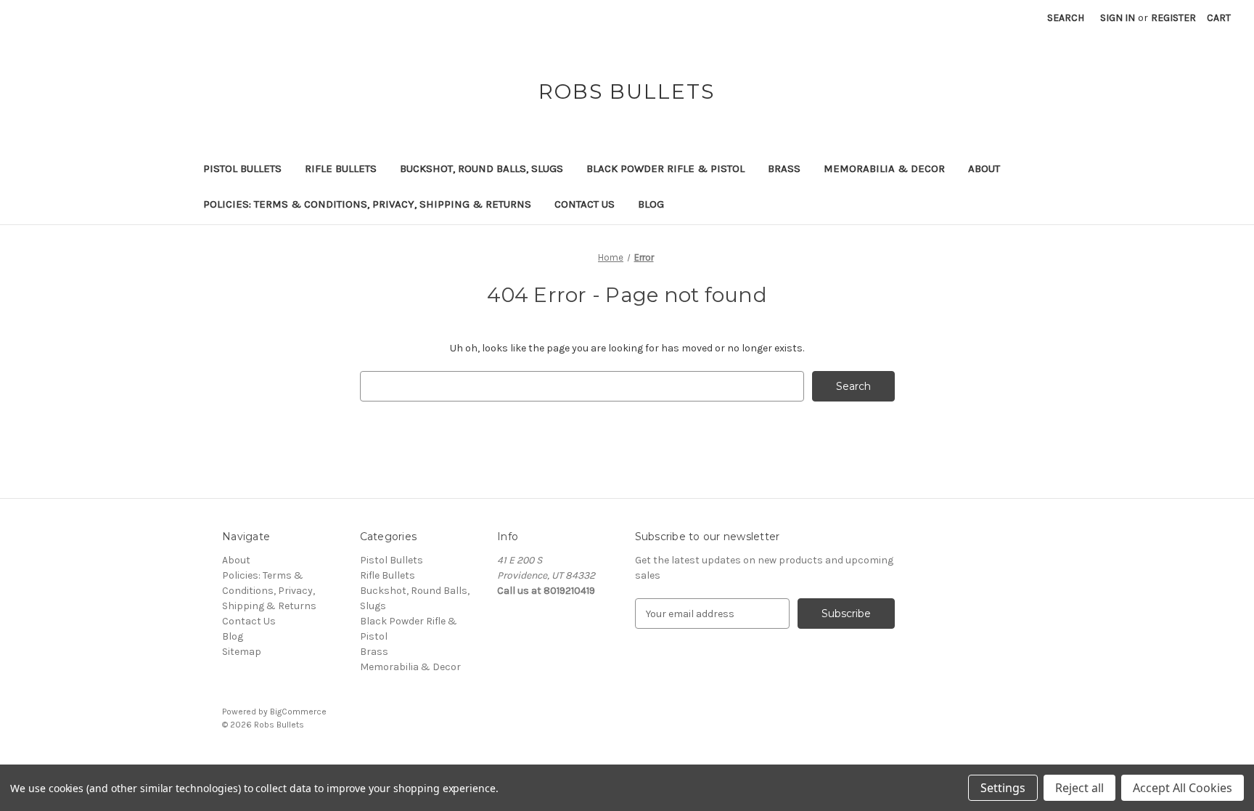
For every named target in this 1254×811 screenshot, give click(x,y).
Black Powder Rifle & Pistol (665, 168)
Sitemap (241, 651)
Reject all (1079, 788)
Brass (784, 168)
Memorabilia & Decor (884, 168)
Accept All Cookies (1182, 788)
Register (1173, 18)
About (984, 168)
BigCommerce (298, 711)
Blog (651, 204)
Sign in (1117, 18)
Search (1065, 18)
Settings (1002, 788)
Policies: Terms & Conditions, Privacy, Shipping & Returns (367, 204)
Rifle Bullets (341, 168)
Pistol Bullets (242, 168)
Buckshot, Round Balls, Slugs (481, 168)
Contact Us (584, 204)
